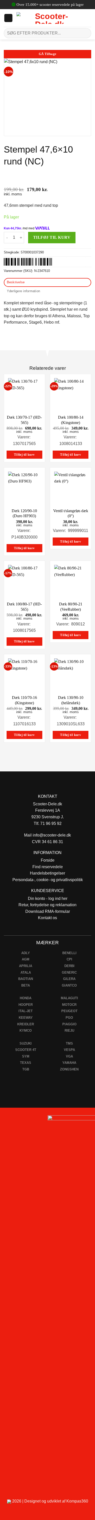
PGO (69, 1017)
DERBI (69, 966)
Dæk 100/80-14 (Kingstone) (70, 420)
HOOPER (25, 1005)
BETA (25, 985)
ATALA (26, 972)
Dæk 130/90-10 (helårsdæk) (70, 700)
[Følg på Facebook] (6, 1120)
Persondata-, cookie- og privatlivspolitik (47, 880)
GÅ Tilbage (47, 54)
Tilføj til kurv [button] (24, 454)
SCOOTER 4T (25, 1050)
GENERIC (69, 972)
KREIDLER (25, 1024)
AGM (25, 959)
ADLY (25, 953)
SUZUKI (26, 1043)
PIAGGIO (69, 1024)
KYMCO (26, 1030)
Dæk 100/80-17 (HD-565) (24, 606)
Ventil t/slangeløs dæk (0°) (70, 513)
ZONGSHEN (69, 1069)
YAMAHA (69, 1063)
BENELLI (69, 953)
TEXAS (25, 1063)
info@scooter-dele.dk (52, 835)
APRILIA (25, 966)
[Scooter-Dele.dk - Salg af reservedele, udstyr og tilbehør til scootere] (49, 18)
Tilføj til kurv (51, 237)
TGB (25, 1069)
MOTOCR (69, 1005)
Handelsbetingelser (47, 873)
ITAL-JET (25, 1011)
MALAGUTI (69, 998)
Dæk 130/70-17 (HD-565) (24, 420)
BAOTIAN (25, 979)
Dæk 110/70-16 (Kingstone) (24, 700)
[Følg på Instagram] (17, 1120)
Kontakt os (47, 918)
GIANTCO (69, 985)
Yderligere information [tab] (23, 291)
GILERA (69, 979)
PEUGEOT (69, 1011)
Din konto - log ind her (47, 898)
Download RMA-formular (47, 911)
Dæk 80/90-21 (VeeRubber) (70, 606)
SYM (25, 1056)
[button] (8, 18)
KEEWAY (26, 1017)
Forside (47, 860)
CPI (69, 959)
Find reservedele (47, 867)
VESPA (69, 1050)
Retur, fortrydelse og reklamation (47, 905)
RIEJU (69, 1030)
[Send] (85, 33)
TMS (69, 1043)
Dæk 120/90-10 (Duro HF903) (24, 513)
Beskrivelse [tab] (16, 282)
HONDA (25, 998)
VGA (69, 1056)
